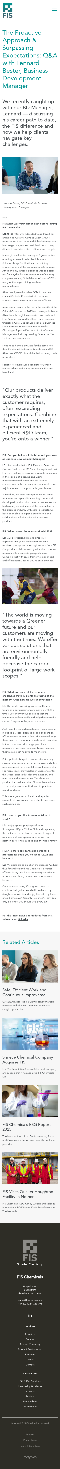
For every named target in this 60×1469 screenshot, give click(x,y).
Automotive (30, 1406)
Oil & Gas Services (30, 1381)
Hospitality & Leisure (30, 1386)
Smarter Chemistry (30, 1344)
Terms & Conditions (30, 1446)
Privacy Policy (30, 1440)
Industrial (30, 1391)
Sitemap (30, 1433)
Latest (30, 1359)
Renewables (30, 1401)
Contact (30, 1364)
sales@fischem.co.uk (30, 1299)
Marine (30, 1396)
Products (30, 1354)
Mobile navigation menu (54, 10)
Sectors (30, 1339)
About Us (30, 1334)
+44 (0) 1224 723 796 (30, 1303)
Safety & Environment (30, 1349)
